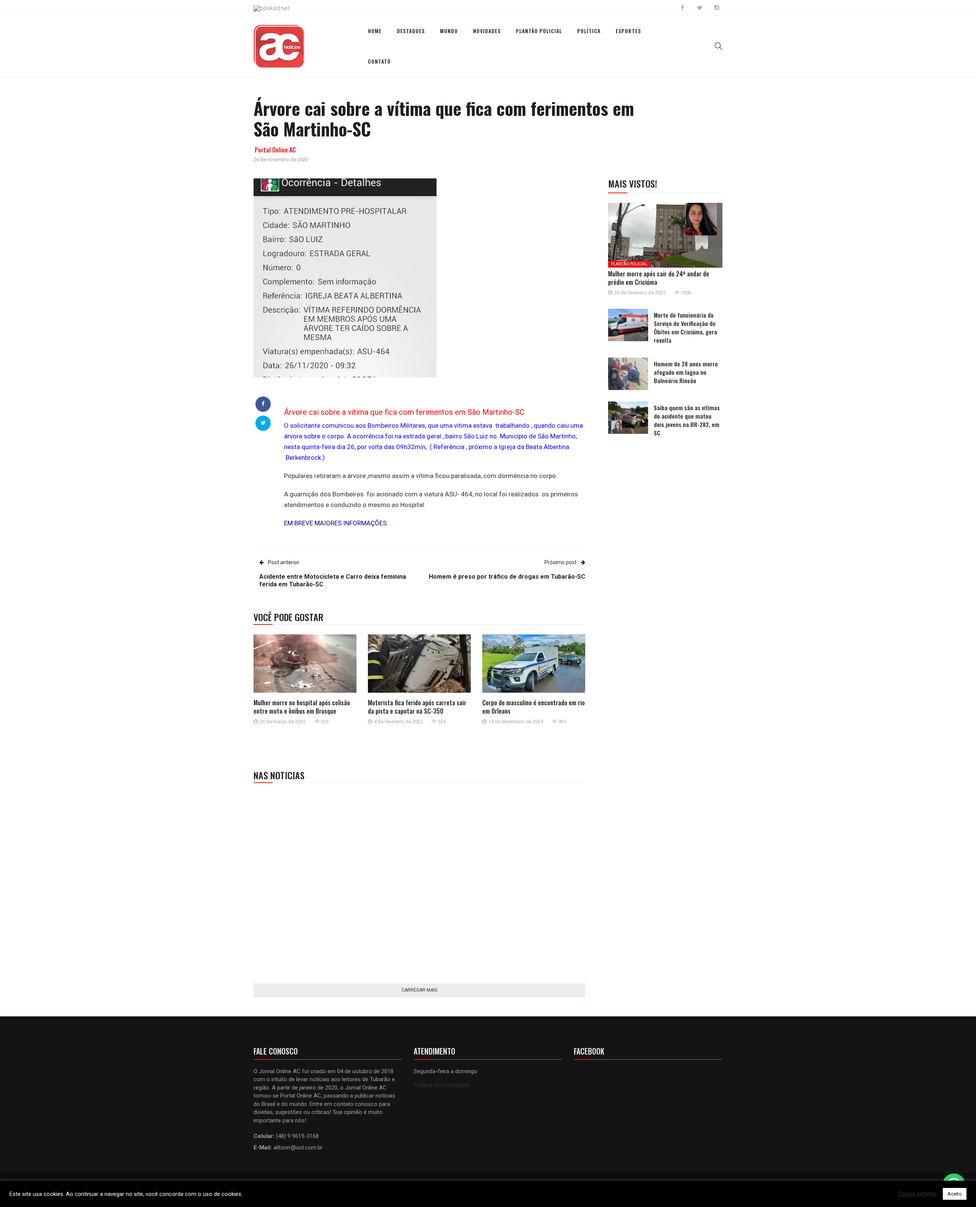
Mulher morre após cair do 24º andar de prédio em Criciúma (658, 278)
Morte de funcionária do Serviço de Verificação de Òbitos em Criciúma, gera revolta (685, 327)
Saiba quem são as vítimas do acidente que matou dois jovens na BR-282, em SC (687, 420)
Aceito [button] (954, 1194)
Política (588, 31)
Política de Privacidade (442, 1085)
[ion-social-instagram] (716, 7)
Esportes (628, 31)
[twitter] (263, 422)
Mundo (449, 31)
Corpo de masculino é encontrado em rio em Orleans (533, 707)
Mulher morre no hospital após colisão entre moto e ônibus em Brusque (302, 707)
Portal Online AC (275, 149)
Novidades (487, 31)
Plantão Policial (539, 31)
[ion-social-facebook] (682, 7)
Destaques (411, 31)
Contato (379, 61)
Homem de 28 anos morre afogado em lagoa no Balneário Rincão (686, 372)
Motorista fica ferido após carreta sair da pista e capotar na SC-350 (417, 707)
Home (375, 31)
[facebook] (263, 403)
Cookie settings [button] (917, 1194)
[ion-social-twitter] (699, 7)
